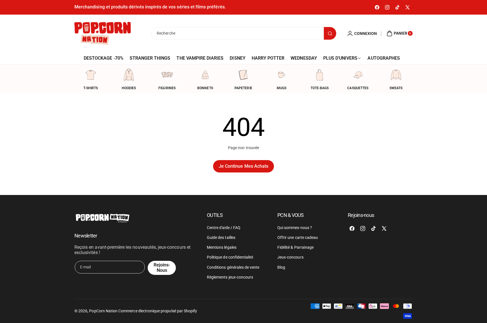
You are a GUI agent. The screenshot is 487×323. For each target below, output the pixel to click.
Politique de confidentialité (230, 257)
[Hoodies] (129, 75)
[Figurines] (167, 75)
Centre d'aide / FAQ (223, 227)
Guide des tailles (221, 237)
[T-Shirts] (91, 75)
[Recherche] (330, 33)
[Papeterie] (243, 75)
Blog (281, 267)
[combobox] (243, 33)
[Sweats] (396, 75)
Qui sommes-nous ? (294, 227)
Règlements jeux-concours (230, 277)
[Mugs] (282, 75)
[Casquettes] (358, 75)
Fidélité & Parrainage (295, 247)
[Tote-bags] (320, 75)
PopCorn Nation (103, 311)
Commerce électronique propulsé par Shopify (157, 311)
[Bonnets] (205, 75)
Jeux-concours (290, 257)
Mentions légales (221, 247)
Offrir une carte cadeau (297, 237)
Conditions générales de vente (233, 267)
